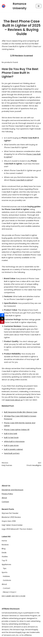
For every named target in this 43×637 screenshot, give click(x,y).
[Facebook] (2, 315)
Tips (4, 568)
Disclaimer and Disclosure (12, 490)
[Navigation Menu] (38, 6)
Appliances (6, 564)
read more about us (14, 400)
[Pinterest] (2, 322)
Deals (4, 552)
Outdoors (7, 580)
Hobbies (6, 576)
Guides (5, 556)
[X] (2, 318)
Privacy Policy (7, 493)
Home (4, 540)
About (4, 497)
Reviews (5, 544)
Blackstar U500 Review (11, 517)
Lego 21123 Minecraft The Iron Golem (17, 529)
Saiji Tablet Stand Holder (12, 525)
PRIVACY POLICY (9, 592)
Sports (4, 572)
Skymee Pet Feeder (10, 513)
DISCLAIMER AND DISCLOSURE (13, 596)
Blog (3, 548)
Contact (5, 501)
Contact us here (26, 397)
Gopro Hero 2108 (9, 521)
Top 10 (4, 560)
